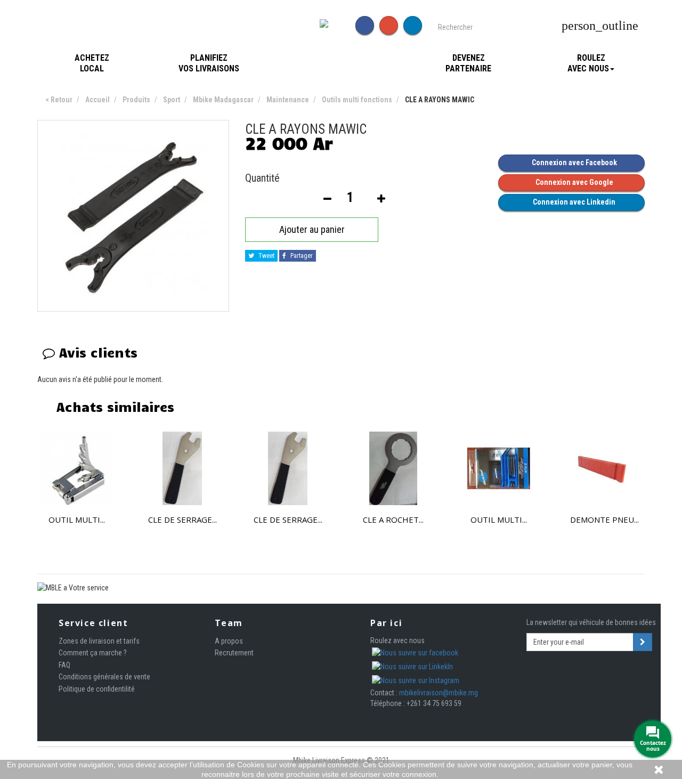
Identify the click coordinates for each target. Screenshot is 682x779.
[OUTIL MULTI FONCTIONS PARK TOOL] (498, 468)
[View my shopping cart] (649, 26)
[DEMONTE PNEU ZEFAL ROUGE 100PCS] (604, 468)
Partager (301, 255)
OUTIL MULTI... (76, 519)
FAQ (64, 665)
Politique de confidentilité (97, 689)
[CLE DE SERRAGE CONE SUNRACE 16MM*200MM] (182, 468)
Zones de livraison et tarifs (99, 641)
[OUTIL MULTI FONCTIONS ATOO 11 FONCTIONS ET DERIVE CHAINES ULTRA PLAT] (76, 468)
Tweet (265, 255)
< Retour (58, 99)
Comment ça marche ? (93, 652)
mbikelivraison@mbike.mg (438, 692)
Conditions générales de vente (104, 676)
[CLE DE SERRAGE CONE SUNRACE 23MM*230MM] (287, 468)
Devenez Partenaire (468, 63)
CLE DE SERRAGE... (182, 519)
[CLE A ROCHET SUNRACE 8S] (393, 468)
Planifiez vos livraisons (208, 63)
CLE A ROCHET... (393, 519)
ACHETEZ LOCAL (92, 63)
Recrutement (234, 652)
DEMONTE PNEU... (604, 519)
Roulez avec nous (588, 63)
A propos (229, 641)
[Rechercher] (551, 26)
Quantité (262, 178)
